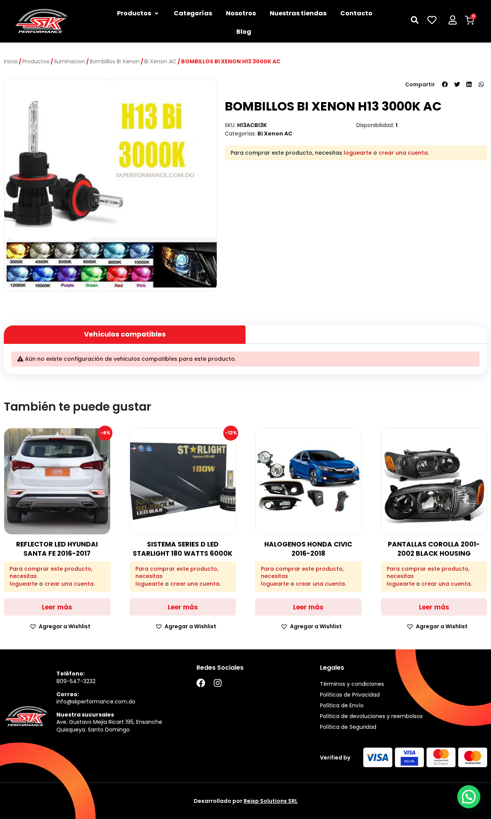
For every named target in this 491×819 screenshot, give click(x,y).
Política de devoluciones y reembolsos (371, 716)
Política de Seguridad (348, 727)
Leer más (57, 607)
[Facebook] (200, 683)
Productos (35, 61)
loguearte (358, 153)
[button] (445, 84)
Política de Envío (342, 705)
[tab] (366, 331)
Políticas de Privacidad (350, 694)
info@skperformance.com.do (95, 701)
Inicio (11, 61)
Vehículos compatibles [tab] (125, 334)
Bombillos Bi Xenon (115, 61)
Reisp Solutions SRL (271, 801)
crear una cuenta (403, 153)
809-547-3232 (76, 681)
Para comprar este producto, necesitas (51, 572)
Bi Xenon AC (160, 61)
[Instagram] (217, 683)
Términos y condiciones (352, 684)
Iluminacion (69, 61)
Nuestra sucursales (85, 714)
